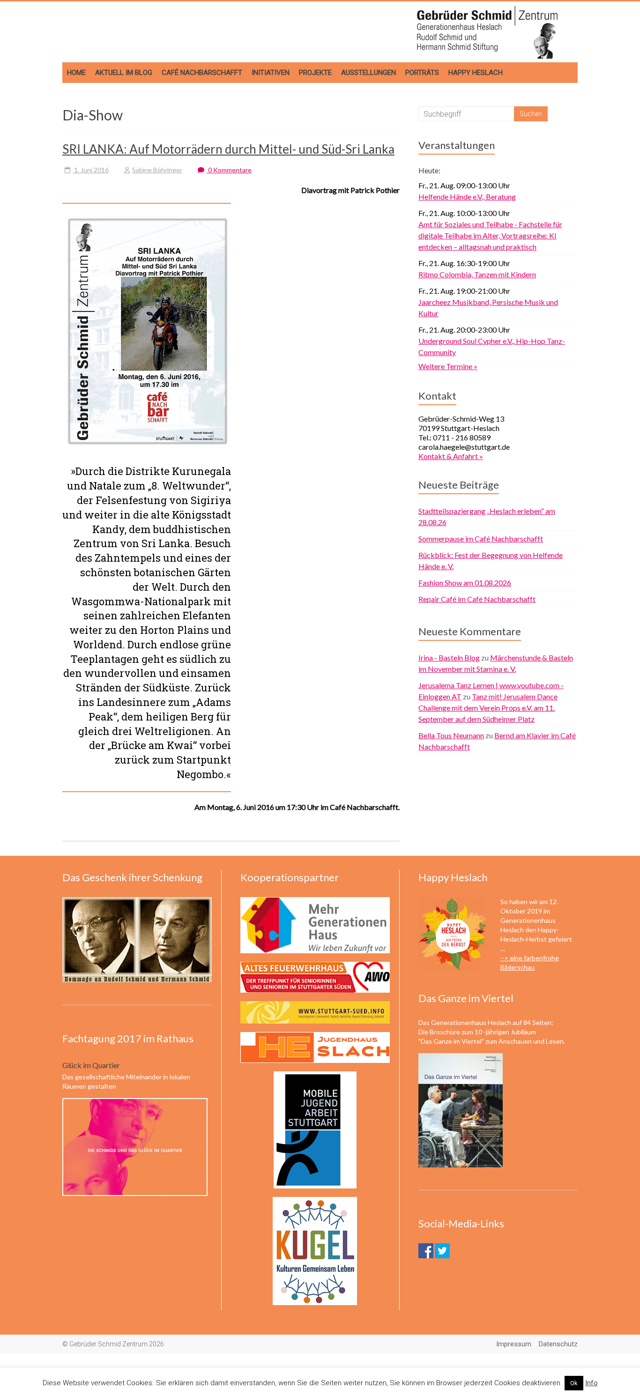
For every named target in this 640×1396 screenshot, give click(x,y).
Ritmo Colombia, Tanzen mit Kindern (477, 274)
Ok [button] (574, 1383)
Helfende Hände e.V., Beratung (467, 196)
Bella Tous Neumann (451, 735)
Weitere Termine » (447, 366)
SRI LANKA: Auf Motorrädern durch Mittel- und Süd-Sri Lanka (228, 148)
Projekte (315, 72)
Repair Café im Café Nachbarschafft (477, 598)
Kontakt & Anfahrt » (450, 456)
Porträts (422, 72)
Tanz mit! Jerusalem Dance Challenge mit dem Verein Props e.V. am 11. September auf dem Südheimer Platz (488, 707)
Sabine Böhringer (157, 170)
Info (591, 1383)
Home (76, 72)
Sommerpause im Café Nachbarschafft (480, 538)
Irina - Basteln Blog (449, 657)
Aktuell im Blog (123, 72)
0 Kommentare (229, 170)
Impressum (513, 1344)
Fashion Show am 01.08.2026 (464, 582)
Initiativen (271, 72)
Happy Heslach (475, 72)
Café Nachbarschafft (202, 72)
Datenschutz (558, 1344)
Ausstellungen (368, 72)
